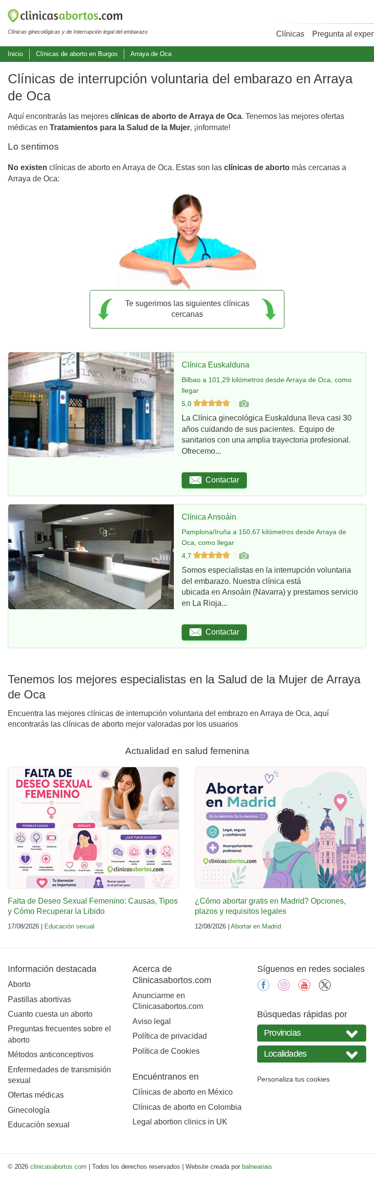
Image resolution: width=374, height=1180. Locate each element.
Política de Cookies (166, 1051)
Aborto (19, 984)
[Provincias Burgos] (311, 1033)
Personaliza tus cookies (293, 1079)
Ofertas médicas (36, 1095)
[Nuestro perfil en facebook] (263, 988)
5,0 (187, 403)
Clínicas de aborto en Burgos (77, 54)
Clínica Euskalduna (215, 365)
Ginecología (29, 1110)
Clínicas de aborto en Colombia (187, 1107)
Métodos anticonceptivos (51, 1054)
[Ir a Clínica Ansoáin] (243, 555)
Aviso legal (151, 1021)
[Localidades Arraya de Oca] (311, 1054)
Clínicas (290, 34)
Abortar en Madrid (256, 926)
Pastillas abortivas (39, 999)
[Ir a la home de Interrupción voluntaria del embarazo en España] (78, 17)
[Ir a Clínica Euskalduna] (243, 403)
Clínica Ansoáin (209, 517)
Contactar (222, 480)
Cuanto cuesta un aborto (50, 1014)
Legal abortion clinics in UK (179, 1122)
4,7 (187, 556)
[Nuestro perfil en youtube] (304, 988)
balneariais (257, 1166)
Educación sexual (69, 926)
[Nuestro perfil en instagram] (284, 988)
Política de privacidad (169, 1036)
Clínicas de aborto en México (182, 1092)
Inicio (15, 54)
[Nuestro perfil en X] (324, 988)
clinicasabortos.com (58, 1166)
